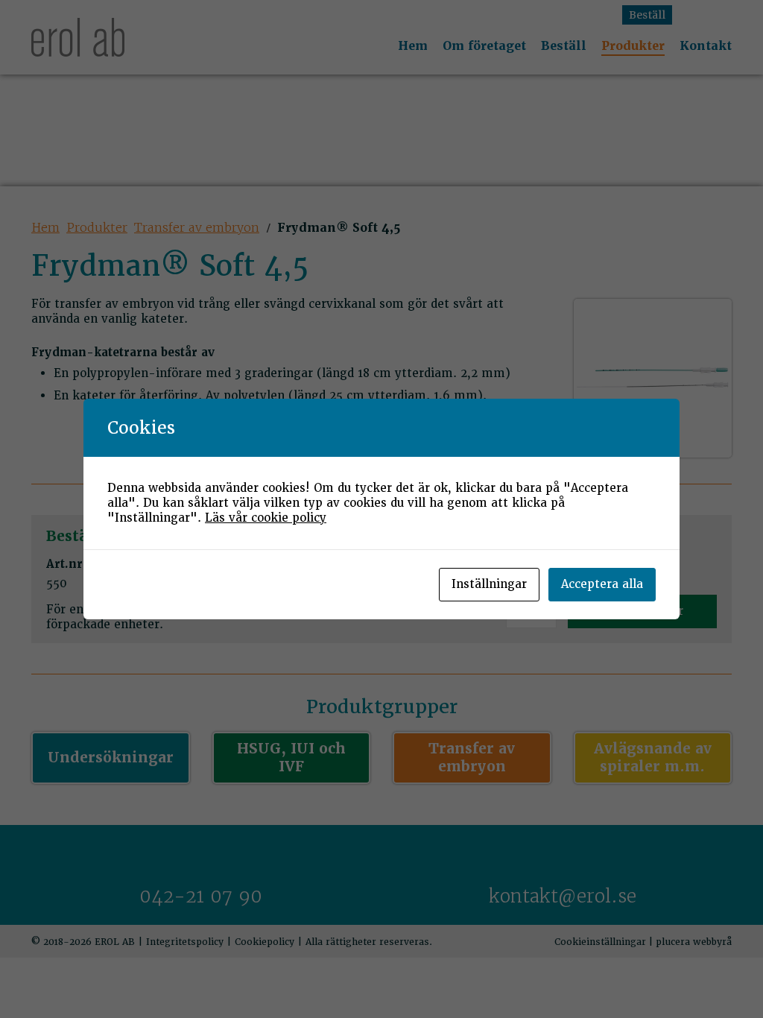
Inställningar (489, 584)
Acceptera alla (602, 584)
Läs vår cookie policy (265, 517)
